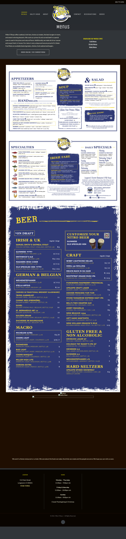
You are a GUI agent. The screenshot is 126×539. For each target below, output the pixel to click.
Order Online (25, 486)
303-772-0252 (119, 2)
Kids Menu (93, 47)
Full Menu (92, 41)
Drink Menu (93, 44)
